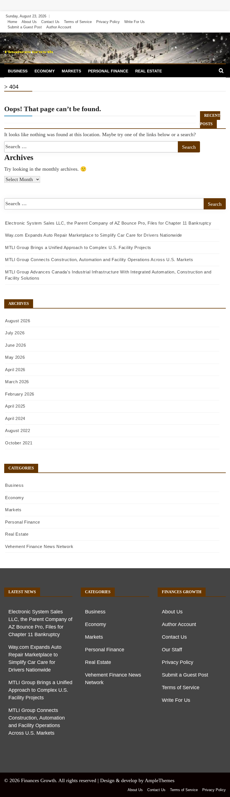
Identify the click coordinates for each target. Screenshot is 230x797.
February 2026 (19, 394)
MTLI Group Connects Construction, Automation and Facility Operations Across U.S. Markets (99, 259)
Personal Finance (108, 71)
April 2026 (15, 369)
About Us (29, 22)
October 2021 (18, 442)
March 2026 (17, 381)
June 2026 (15, 345)
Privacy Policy (108, 22)
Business (17, 71)
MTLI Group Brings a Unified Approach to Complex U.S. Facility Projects (78, 247)
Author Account (58, 27)
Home (12, 22)
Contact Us (50, 22)
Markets (71, 71)
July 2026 (14, 332)
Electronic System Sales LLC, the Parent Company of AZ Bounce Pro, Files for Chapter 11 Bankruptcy (108, 223)
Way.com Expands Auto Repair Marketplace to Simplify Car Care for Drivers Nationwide (93, 235)
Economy (44, 71)
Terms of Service (78, 22)
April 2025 (15, 406)
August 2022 (17, 430)
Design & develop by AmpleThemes (137, 780)
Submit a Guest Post (25, 27)
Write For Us (134, 22)
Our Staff (172, 649)
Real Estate (148, 71)
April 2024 (15, 418)
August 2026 (17, 320)
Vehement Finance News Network (39, 546)
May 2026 (15, 357)
